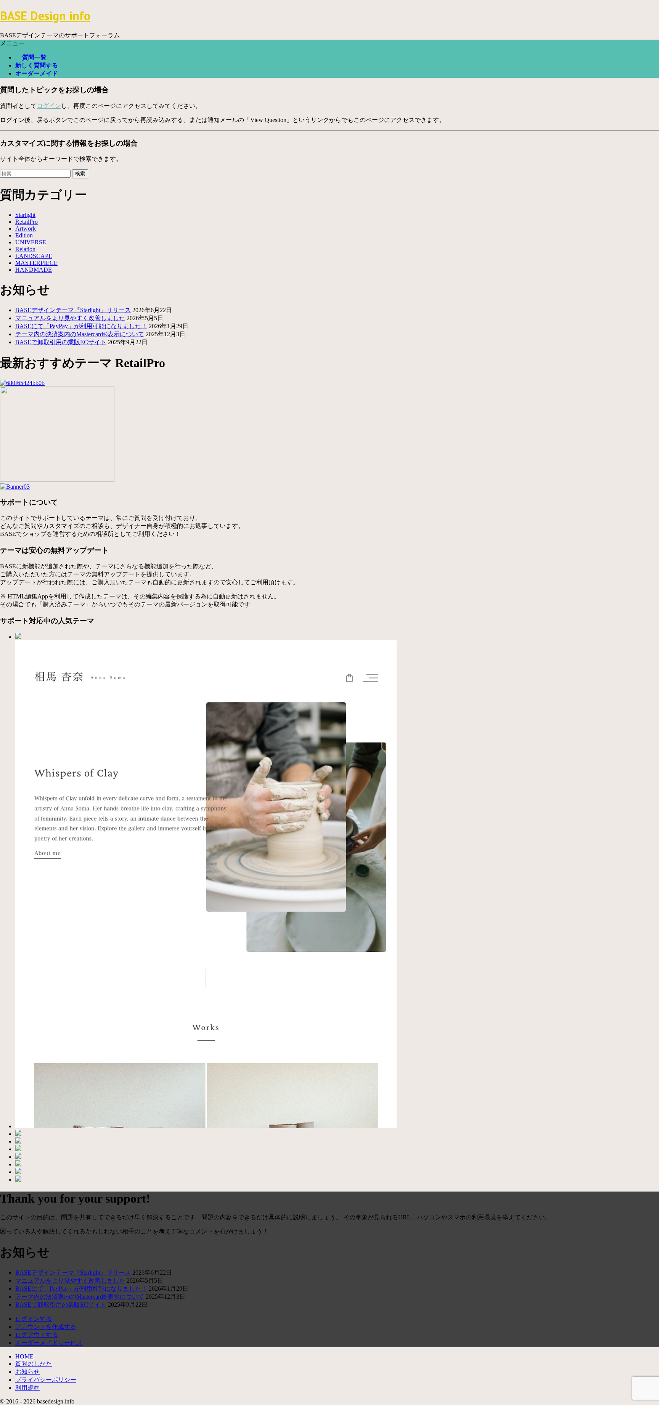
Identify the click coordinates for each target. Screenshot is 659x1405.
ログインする (33, 1318)
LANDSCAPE (33, 256)
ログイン (49, 106)
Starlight (25, 215)
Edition (24, 235)
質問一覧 (34, 57)
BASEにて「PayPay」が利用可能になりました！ (81, 326)
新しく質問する (36, 65)
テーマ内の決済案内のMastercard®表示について (79, 334)
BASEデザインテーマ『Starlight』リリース (73, 310)
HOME (24, 1356)
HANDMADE (33, 269)
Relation (25, 249)
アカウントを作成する (45, 1326)
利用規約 (27, 1387)
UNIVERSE (30, 242)
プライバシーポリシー (45, 1379)
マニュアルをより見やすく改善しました (70, 318)
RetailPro (26, 221)
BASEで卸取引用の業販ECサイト (60, 342)
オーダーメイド (36, 73)
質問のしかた (33, 1363)
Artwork (25, 228)
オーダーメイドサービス (48, 1342)
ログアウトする (36, 1334)
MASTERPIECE (36, 263)
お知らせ (27, 1371)
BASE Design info (45, 16)
